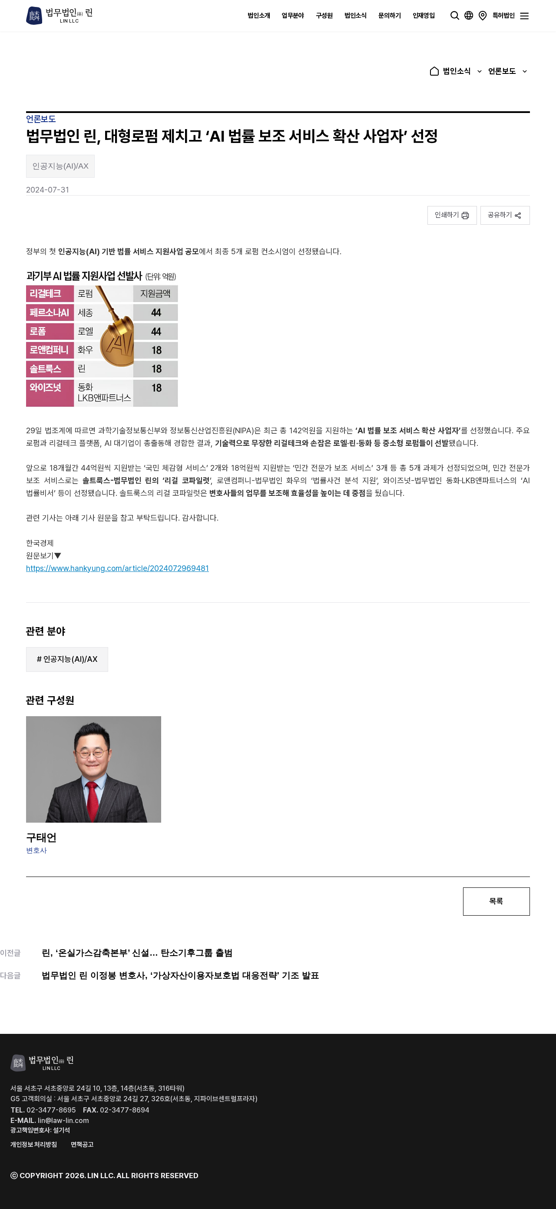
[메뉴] (524, 16)
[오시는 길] (482, 15)
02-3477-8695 (43, 1110)
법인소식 (355, 15)
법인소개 (259, 15)
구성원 (324, 15)
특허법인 (504, 15)
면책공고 (82, 1145)
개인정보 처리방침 (33, 1145)
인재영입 (424, 15)
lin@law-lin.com (49, 1120)
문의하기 (389, 15)
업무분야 (293, 15)
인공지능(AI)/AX (60, 166)
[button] (452, 215)
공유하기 (500, 215)
